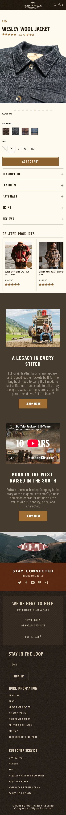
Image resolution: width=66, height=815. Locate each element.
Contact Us (15, 757)
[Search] (55, 5)
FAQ (11, 769)
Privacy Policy (17, 713)
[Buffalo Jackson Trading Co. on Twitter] (19, 583)
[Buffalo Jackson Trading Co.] (33, 5)
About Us (14, 695)
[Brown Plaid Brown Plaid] (25, 131)
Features (9, 185)
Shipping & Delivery (20, 725)
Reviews (8, 219)
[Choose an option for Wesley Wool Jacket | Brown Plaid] (63, 265)
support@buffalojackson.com (33, 609)
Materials (10, 196)
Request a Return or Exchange (27, 775)
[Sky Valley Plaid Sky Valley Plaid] (35, 131)
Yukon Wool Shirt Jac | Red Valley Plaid (17, 273)
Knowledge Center (19, 707)
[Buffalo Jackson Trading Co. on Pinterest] (39, 583)
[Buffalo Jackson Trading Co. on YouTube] (33, 583)
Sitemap (13, 730)
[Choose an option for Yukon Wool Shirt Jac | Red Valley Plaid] (29, 265)
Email (14, 664)
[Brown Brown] (6, 131)
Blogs (12, 701)
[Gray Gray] (15, 131)
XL (25, 148)
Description (11, 174)
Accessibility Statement (23, 736)
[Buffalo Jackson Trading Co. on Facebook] (26, 583)
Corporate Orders (19, 718)
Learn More (33, 404)
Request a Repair (19, 781)
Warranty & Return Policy (24, 787)
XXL (32, 148)
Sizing (7, 207)
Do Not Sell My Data (20, 793)
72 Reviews (28, 34)
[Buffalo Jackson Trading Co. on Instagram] (46, 583)
